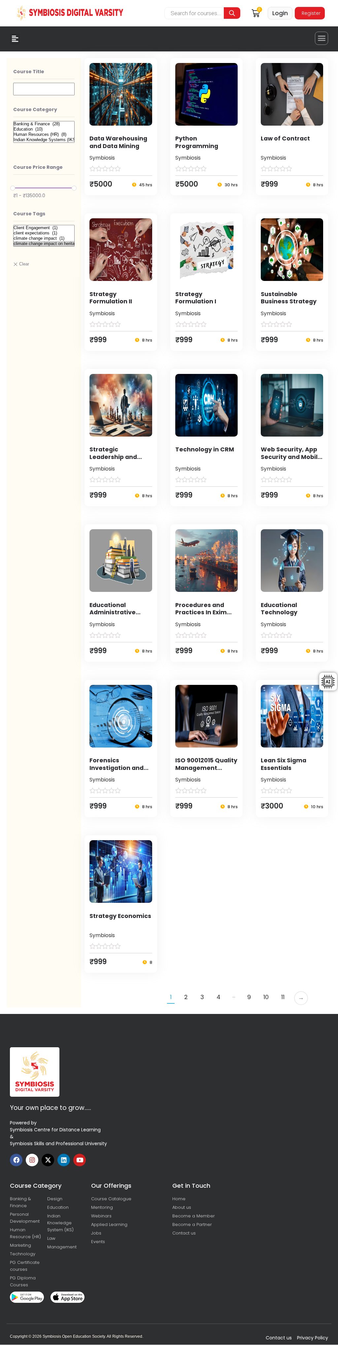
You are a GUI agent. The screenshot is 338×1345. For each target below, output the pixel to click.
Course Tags (29, 213)
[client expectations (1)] (44, 233)
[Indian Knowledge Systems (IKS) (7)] (44, 139)
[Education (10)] (44, 129)
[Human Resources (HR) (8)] (44, 134)
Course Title (28, 71)
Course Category (35, 109)
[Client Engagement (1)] (44, 227)
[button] (15, 39)
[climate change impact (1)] (44, 238)
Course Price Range (38, 167)
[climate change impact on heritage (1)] (44, 243)
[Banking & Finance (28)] (44, 124)
